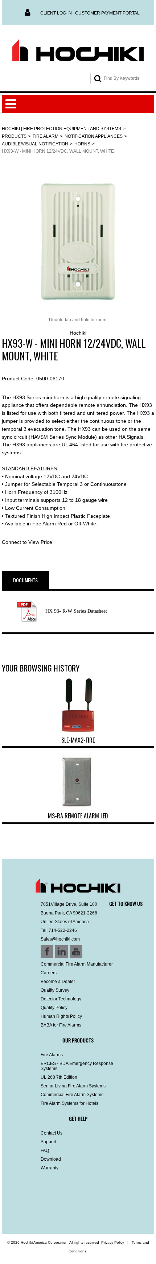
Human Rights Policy (61, 1016)
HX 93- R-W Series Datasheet (76, 611)
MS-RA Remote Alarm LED (78, 815)
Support (48, 1141)
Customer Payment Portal (107, 13)
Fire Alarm (45, 136)
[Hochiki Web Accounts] (78, 50)
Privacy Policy (112, 1242)
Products (14, 136)
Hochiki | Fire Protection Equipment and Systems (61, 128)
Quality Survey (55, 990)
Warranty (49, 1167)
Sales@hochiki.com (60, 939)
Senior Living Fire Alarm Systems (73, 1086)
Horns (82, 143)
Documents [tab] (25, 580)
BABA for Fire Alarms (61, 1025)
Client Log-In (56, 13)
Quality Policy (54, 1007)
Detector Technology (61, 998)
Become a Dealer (58, 981)
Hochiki (78, 333)
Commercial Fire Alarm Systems (72, 1094)
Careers (49, 972)
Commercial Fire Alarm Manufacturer (77, 964)
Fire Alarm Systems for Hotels (69, 1103)
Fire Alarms (52, 1054)
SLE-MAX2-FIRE (78, 740)
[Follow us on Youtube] (48, 1214)
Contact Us (51, 1133)
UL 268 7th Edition (59, 1077)
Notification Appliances (94, 136)
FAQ (45, 1150)
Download (51, 1159)
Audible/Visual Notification (35, 143)
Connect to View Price (27, 542)
